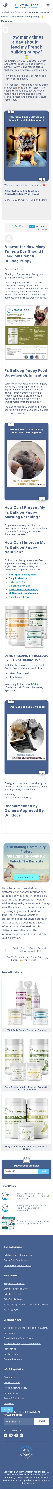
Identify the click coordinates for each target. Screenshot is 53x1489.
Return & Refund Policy (15, 1387)
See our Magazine (13, 1359)
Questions (20, 12)
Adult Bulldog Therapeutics (17, 1265)
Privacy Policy (11, 1393)
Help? (7, 1409)
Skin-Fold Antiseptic (14, 1299)
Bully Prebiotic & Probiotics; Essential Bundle (26, 1147)
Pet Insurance (11, 1354)
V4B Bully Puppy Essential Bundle (26, 1030)
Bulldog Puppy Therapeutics (18, 1255)
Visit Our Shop (26, 877)
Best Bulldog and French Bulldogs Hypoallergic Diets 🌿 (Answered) (33, 1196)
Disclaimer (9, 1403)
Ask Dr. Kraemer (12, 1382)
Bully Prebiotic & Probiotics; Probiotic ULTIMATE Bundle (26, 1088)
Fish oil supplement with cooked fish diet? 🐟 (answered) (34, 1222)
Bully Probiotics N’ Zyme (16, 1288)
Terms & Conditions (14, 1398)
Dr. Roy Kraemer (20, 226)
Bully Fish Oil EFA (12, 1294)
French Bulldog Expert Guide (18, 1338)
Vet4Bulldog (7, 12)
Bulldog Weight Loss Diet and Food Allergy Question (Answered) (32, 1207)
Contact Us (9, 1377)
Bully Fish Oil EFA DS (14, 1283)
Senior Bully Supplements (17, 1260)
